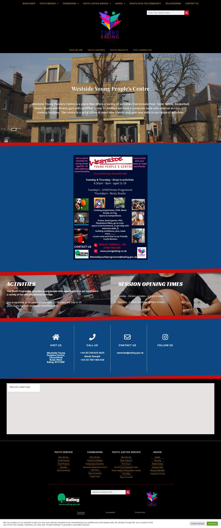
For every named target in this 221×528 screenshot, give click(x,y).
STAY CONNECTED (142, 50)
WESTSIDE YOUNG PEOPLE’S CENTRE (66, 59)
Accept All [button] (212, 524)
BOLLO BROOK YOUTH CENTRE (129, 59)
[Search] (186, 12)
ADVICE (119, 3)
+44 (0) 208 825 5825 (92, 353)
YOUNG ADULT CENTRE (99, 59)
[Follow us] (165, 337)
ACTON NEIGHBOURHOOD (160, 59)
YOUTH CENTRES (96, 50)
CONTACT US (191, 3)
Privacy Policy (140, 512)
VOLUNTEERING (173, 3)
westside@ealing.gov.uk (130, 353)
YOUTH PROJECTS (119, 50)
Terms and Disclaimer (81, 513)
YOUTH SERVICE (48, 3)
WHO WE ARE (76, 50)
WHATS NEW (29, 3)
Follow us (165, 345)
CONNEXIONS (69, 3)
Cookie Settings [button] (197, 524)
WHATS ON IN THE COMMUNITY (145, 3)
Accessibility (110, 512)
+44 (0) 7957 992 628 (92, 360)
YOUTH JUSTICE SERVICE (95, 3)
